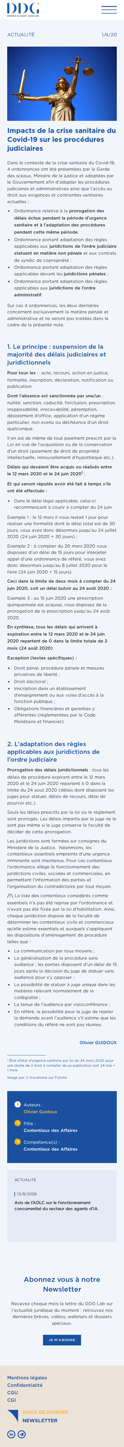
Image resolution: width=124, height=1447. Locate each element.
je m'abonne (62, 1340)
